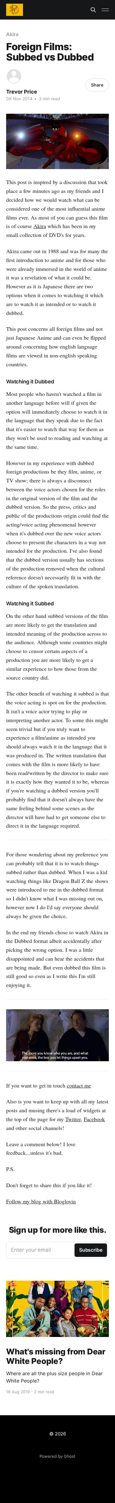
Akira (12, 34)
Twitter (73, 1119)
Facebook (94, 1119)
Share (97, 84)
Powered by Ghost (57, 1456)
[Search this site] (93, 10)
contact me (79, 1085)
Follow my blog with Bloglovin (41, 1201)
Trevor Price (21, 92)
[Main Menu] (105, 9)
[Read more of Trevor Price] (14, 76)
